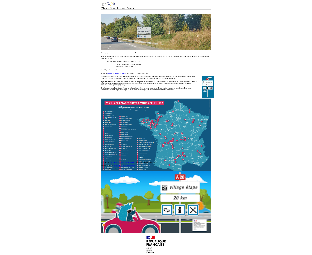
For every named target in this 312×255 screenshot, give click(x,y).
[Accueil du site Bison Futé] (108, 6)
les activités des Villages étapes (124, 166)
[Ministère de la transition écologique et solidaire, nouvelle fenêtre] (156, 253)
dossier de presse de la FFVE (117, 73)
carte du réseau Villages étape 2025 (123, 162)
